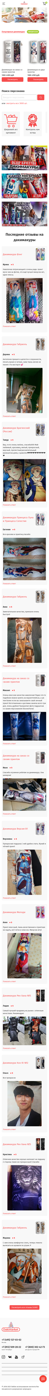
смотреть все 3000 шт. (16, 103)
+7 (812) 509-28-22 (11, 1347)
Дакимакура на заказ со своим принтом (12, 71)
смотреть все (33, 32)
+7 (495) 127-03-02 (11, 1339)
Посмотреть (13, 79)
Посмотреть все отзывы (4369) (24, 1307)
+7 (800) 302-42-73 (35, 1347)
